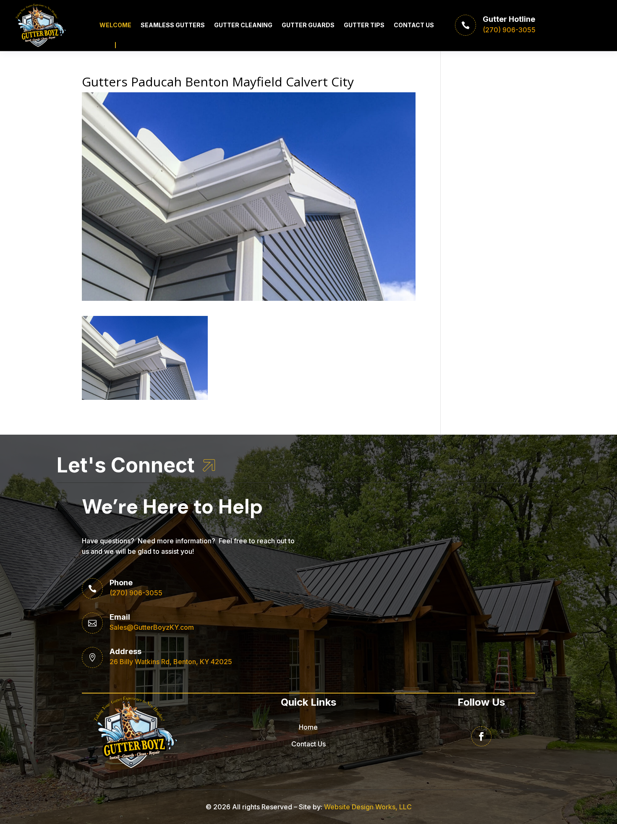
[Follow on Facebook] (481, 736)
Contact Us (414, 25)
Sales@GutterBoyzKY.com (152, 627)
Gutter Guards (308, 25)
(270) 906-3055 (136, 593)
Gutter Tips (364, 25)
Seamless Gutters (173, 25)
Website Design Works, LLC (368, 807)
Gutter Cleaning (243, 25)
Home (308, 727)
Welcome (115, 25)
